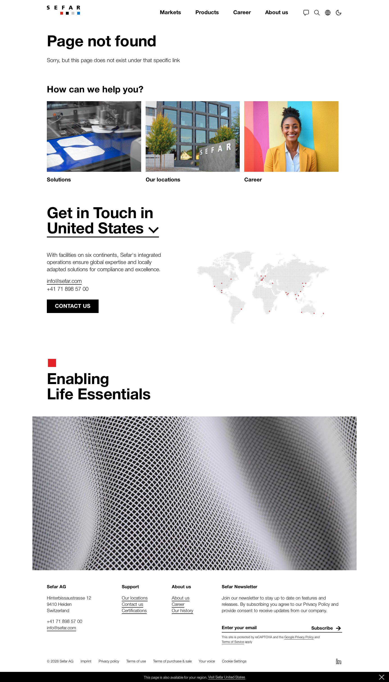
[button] (317, 12)
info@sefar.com (64, 280)
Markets (170, 12)
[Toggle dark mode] (338, 12)
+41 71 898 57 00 (67, 288)
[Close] (381, 677)
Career (242, 12)
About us (276, 12)
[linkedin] (338, 661)
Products (207, 12)
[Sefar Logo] (63, 10)
